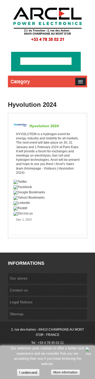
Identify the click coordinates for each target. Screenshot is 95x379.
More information (65, 372)
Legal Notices (21, 302)
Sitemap (16, 314)
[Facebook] (46, 187)
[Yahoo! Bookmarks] (46, 197)
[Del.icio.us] (46, 213)
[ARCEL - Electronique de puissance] (47, 24)
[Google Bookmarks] (46, 192)
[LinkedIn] (46, 203)
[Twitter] (46, 182)
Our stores (18, 278)
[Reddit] (46, 208)
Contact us (19, 290)
